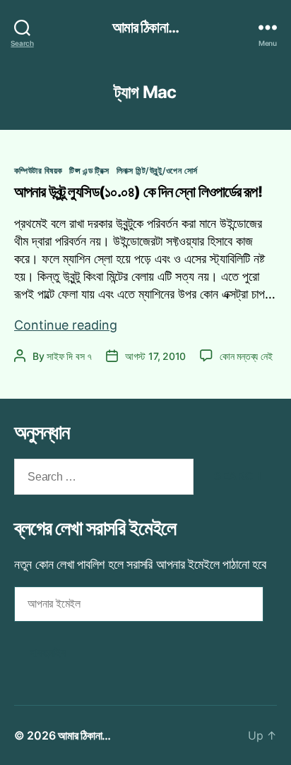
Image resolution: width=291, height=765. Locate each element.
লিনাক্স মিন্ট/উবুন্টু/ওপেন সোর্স (157, 170)
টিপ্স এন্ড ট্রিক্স (89, 170)
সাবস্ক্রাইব (48, 652)
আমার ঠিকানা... (145, 27)
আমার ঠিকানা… (84, 735)
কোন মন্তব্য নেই (246, 356)
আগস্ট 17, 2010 (155, 356)
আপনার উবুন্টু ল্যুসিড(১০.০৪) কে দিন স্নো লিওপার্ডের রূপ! (138, 191)
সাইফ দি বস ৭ (69, 356)
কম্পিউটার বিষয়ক (38, 170)
